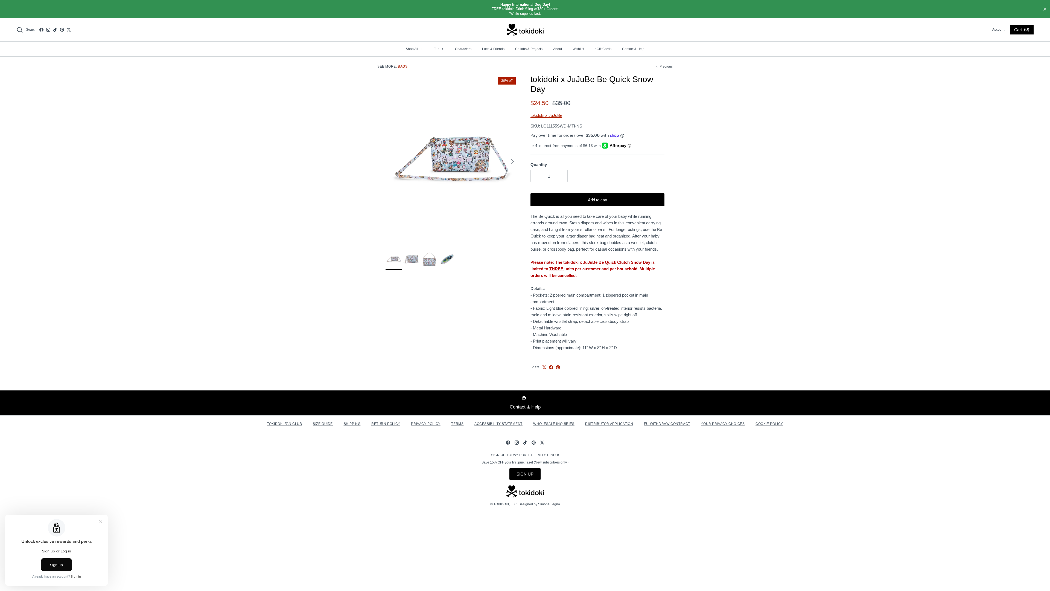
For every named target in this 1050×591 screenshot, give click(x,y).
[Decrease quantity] (535, 176)
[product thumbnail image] (394, 259)
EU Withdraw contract (667, 424)
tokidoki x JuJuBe (546, 115)
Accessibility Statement (498, 424)
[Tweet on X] (544, 367)
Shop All (414, 49)
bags (402, 66)
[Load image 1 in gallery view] (452, 158)
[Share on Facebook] (551, 367)
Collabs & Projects (528, 49)
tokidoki (501, 504)
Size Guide (323, 424)
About (557, 49)
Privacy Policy (425, 424)
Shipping (352, 424)
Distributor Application (609, 424)
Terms (457, 424)
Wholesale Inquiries (553, 424)
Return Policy (385, 424)
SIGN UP (525, 474)
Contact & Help (633, 49)
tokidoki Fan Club (284, 424)
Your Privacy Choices (723, 424)
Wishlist (578, 49)
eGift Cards (603, 49)
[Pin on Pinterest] (558, 367)
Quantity (538, 164)
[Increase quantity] (562, 176)
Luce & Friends (493, 49)
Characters (463, 49)
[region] (525, 9)
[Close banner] (1045, 9)
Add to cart (597, 200)
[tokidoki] (525, 30)
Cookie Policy (769, 424)
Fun (439, 49)
